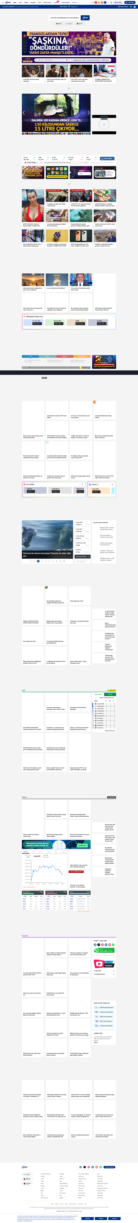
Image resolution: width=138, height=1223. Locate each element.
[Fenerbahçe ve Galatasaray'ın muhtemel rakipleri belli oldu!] (32, 134)
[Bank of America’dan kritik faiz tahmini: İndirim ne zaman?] (85, 134)
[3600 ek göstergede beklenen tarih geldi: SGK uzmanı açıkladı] (89, 134)
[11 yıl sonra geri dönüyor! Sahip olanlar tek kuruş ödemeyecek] (98, 681)
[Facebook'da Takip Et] (95, 1011)
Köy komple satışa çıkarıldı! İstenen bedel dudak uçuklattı (109, 927)
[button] (3, 2)
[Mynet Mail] (135, 7)
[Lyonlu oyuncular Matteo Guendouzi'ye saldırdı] (50, 134)
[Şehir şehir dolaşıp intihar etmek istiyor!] (81, 534)
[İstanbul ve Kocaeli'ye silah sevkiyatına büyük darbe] (71, 134)
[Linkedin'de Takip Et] (106, 1011)
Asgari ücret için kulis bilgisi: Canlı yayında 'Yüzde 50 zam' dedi (110, 905)
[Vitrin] (92, 2)
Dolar (48, 919)
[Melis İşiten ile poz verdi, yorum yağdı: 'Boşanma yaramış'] (105, 524)
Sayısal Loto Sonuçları (106, 1079)
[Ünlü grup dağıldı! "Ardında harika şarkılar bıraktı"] (30, 134)
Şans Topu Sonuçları (106, 1088)
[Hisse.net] (33, 172)
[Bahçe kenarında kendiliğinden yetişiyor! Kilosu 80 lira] (33, 720)
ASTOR (71, 975)
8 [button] (56, 628)
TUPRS (71, 973)
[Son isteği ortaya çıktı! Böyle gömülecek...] (66, 134)
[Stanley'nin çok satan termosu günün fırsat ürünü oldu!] (57, 534)
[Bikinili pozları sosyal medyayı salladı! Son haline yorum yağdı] (80, 1091)
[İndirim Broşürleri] (105, 2)
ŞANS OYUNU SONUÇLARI (102, 1070)
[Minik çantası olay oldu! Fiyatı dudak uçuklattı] (33, 1101)
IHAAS (47, 968)
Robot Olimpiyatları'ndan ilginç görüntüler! (110, 691)
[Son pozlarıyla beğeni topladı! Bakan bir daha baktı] (33, 1071)
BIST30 (41, 919)
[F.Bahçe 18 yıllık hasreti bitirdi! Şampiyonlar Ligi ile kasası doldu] (80, 786)
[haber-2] (50, 430)
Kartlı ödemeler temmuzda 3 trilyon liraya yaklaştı (31, 1202)
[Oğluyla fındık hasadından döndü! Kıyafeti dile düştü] (33, 669)
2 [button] (34, 628)
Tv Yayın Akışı (97, 1037)
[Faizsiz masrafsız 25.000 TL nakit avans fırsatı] (43, 134)
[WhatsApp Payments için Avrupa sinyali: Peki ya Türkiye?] (57, 1153)
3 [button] (38, 628)
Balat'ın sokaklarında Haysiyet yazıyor (80, 1202)
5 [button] (45, 628)
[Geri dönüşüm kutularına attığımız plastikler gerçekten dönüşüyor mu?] (56, 659)
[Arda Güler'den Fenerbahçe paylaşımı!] (80, 766)
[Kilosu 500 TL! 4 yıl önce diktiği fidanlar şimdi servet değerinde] (81, 1153)
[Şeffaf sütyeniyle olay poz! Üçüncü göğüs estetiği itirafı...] (33, 205)
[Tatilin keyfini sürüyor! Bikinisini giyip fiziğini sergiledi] (80, 1112)
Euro (56, 919)
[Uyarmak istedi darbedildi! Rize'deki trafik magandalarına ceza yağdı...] (87, 134)
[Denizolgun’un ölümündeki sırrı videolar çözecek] (37, 134)
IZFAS (24, 973)
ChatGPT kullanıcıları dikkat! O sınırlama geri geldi (109, 714)
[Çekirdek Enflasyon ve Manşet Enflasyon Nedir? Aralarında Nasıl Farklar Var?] (105, 195)
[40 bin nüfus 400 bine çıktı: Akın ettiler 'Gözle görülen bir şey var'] (98, 894)
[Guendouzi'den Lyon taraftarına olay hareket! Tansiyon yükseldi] (60, 134)
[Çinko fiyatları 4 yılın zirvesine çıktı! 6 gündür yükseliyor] (80, 923)
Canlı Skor (112, 757)
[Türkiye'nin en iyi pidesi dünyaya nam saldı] (80, 679)
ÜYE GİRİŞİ (118, 2)
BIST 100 (28, 922)
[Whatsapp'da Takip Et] (113, 1011)
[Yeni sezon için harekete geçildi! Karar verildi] (81, 279)
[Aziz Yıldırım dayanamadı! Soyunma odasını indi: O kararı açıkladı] (23, 134)
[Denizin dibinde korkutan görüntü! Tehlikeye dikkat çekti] (81, 215)
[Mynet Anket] (102, 2)
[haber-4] (88, 430)
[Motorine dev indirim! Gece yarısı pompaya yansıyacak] (80, 893)
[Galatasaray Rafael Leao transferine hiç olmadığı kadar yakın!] (73, 134)
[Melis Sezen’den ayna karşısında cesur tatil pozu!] (33, 300)
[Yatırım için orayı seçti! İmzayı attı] (33, 1051)
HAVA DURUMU (63, 6)
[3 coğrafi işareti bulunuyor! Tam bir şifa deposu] (56, 720)
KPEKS (24, 968)
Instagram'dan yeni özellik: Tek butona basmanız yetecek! (110, 702)
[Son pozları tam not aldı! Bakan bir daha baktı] (80, 1031)
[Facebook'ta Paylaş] (102, 1108)
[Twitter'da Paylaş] (106, 1108)
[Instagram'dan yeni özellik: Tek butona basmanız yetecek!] (98, 703)
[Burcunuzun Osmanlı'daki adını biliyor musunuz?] (105, 494)
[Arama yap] (111, 2)
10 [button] (64, 628)
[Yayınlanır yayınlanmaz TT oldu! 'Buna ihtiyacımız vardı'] (56, 1071)
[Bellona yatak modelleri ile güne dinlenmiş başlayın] (105, 1153)
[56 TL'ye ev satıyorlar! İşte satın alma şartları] (81, 474)
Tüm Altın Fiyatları (81, 623)
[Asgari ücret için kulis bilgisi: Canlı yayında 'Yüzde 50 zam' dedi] (98, 905)
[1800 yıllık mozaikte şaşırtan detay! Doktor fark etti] (105, 289)
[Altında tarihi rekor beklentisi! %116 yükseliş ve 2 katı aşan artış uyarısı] (48, 134)
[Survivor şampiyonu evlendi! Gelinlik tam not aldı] (56, 1091)
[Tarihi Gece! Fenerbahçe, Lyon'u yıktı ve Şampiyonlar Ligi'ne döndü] (33, 826)
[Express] (99, 2)
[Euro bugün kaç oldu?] (33, 699)
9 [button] (60, 628)
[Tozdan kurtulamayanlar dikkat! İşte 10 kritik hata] (57, 134)
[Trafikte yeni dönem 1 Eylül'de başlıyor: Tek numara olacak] (81, 494)
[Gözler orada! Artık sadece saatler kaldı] (33, 883)
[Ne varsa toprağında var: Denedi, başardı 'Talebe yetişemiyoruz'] (81, 1173)
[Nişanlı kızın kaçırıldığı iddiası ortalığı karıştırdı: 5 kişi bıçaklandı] (41, 134)
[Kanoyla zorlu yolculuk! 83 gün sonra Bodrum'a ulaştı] (53, 134)
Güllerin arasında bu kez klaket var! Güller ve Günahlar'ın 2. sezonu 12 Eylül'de (32, 1163)
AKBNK (71, 968)
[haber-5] (107, 430)
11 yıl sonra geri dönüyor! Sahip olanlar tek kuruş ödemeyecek (110, 680)
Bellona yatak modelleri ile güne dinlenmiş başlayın (105, 1162)
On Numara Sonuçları (106, 1092)
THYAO (71, 966)
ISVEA (24, 975)
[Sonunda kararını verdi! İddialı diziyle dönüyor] (56, 1112)
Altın (63, 919)
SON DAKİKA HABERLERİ (8, 6)
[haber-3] (69, 430)
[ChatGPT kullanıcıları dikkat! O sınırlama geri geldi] (98, 714)
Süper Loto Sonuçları (106, 1083)
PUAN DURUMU (98, 761)
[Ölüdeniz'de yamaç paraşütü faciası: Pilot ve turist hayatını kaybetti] (64, 134)
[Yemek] (95, 2)
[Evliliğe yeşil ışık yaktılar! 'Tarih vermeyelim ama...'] (80, 1061)
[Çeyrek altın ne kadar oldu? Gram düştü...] (57, 474)
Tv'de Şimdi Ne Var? (99, 1041)
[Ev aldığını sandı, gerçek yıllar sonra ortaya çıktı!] (81, 514)
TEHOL (48, 970)
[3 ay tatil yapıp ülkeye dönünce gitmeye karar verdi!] (33, 1021)
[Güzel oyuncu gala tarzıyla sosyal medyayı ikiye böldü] (33, 484)
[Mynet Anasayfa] (8, 2)
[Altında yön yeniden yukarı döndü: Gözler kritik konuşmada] (80, 873)
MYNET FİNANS (31, 162)
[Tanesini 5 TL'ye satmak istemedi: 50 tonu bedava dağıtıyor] (81, 195)
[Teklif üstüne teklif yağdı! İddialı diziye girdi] (56, 1031)
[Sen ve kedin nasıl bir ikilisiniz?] (57, 279)
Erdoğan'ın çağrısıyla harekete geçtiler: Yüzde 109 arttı (109, 939)
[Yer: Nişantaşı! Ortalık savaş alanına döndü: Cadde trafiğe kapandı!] (83, 134)
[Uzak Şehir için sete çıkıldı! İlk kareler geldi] (56, 1051)
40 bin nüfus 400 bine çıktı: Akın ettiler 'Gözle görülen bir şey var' (110, 894)
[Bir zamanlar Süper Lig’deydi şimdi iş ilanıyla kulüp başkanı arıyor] (81, 300)
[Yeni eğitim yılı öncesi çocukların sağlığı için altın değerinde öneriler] (57, 300)
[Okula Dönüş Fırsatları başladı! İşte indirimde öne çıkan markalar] (57, 494)
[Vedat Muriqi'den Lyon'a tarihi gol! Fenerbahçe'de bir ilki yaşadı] (55, 134)
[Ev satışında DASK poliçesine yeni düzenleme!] (56, 699)
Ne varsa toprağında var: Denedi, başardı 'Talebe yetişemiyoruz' (81, 1182)
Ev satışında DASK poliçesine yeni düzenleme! (110, 916)
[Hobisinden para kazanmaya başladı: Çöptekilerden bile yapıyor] (57, 1193)
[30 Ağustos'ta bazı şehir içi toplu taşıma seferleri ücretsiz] (56, 873)
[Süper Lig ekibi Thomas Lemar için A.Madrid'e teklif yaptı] (56, 826)
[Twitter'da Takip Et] (98, 1011)
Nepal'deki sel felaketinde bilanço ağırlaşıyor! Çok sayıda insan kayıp (27, 6)
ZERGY (24, 966)
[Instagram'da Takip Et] (102, 1011)
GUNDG (48, 966)
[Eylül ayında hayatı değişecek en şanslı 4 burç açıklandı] (33, 279)
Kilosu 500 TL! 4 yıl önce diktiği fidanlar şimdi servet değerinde (80, 1162)
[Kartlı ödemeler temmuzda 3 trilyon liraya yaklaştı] (33, 1193)
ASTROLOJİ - (84, 171)
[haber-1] (30, 430)
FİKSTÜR (110, 761)
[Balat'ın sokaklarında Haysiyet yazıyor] (81, 1193)
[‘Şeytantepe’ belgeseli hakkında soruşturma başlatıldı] (76, 134)
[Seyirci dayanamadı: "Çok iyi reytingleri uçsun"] (80, 709)
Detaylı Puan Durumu (110, 797)
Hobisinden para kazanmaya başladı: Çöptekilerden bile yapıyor (55, 1203)
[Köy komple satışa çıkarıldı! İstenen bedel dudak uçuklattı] (98, 927)
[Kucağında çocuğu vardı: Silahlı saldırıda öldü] (57, 195)
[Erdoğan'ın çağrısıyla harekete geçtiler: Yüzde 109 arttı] (98, 938)
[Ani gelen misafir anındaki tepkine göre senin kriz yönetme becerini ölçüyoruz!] (57, 514)
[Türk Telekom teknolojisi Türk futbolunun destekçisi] (105, 1193)
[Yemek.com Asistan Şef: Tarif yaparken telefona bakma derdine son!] (56, 113)
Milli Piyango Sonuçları (106, 1074)
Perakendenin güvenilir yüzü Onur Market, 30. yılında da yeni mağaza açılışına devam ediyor (56, 1183)
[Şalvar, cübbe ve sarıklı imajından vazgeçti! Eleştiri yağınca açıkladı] (56, 1011)
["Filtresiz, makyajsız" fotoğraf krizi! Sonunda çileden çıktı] (80, 1011)
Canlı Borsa (112, 864)
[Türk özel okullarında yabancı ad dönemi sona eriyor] (33, 534)
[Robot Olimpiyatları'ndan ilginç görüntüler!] (98, 692)
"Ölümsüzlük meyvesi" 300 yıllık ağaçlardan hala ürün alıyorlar (110, 725)
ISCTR (71, 970)
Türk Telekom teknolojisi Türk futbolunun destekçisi (104, 1202)
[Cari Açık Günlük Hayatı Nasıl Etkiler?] (105, 474)
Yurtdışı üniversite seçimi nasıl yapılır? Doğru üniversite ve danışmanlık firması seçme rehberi (104, 1184)
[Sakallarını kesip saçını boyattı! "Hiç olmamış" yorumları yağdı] (27, 134)
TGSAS (24, 970)
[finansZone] (104, 362)
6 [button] (49, 628)
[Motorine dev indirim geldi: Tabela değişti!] (25, 134)
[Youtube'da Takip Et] (109, 1011)
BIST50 (33, 919)
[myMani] (56, 2)
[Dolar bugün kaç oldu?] (80, 659)
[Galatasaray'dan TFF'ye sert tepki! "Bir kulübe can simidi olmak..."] (69, 134)
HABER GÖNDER (124, 6)
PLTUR (47, 975)
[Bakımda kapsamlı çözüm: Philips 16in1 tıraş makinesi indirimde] (56, 679)
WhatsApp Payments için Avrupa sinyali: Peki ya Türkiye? (56, 1162)
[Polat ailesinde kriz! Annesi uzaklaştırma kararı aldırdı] (33, 514)
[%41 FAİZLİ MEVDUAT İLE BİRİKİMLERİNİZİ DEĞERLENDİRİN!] (62, 134)
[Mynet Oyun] (57, 172)
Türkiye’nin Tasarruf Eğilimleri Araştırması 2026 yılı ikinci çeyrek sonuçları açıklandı (33, 1183)
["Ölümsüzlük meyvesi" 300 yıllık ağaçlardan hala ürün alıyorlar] (98, 725)
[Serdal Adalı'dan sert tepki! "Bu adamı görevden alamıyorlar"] (78, 134)
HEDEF (47, 973)
